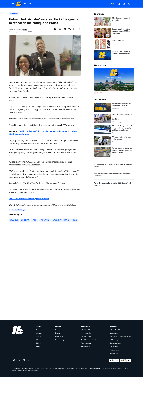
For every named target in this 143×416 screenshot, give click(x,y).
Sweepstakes (85, 346)
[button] (13, 3)
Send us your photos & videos (120, 336)
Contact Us (114, 333)
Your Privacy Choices (27, 368)
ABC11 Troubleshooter (89, 340)
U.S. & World (85, 330)
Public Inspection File (94, 368)
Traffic (38, 336)
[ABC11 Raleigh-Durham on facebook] (14, 360)
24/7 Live (27, 4)
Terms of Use (70, 368)
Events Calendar (116, 343)
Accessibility (114, 350)
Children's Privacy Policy (41, 368)
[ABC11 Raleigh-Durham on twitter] (19, 360)
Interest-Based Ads (81, 368)
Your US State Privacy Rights (58, 368)
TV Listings (114, 346)
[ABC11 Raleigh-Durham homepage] (19, 3)
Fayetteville (59, 336)
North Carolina (86, 333)
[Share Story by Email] (74, 29)
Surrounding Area (61, 340)
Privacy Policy (16, 368)
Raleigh (57, 330)
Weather (39, 333)
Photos (38, 343)
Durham (58, 333)
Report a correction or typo (17, 210)
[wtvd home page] (17, 330)
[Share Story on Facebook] (55, 29)
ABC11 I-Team (86, 336)
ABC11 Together (116, 340)
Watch (38, 340)
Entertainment (86, 343)
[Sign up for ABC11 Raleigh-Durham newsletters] (29, 360)
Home (38, 330)
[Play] (114, 79)
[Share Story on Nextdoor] (69, 29)
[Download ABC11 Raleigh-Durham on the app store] (114, 360)
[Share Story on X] (60, 29)
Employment (114, 353)
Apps (38, 346)
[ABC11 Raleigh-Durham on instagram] (24, 360)
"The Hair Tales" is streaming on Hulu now (29, 198)
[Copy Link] (79, 29)
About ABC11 (115, 330)
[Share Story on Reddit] (64, 29)
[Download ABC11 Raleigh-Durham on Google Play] (125, 360)
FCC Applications (107, 368)
